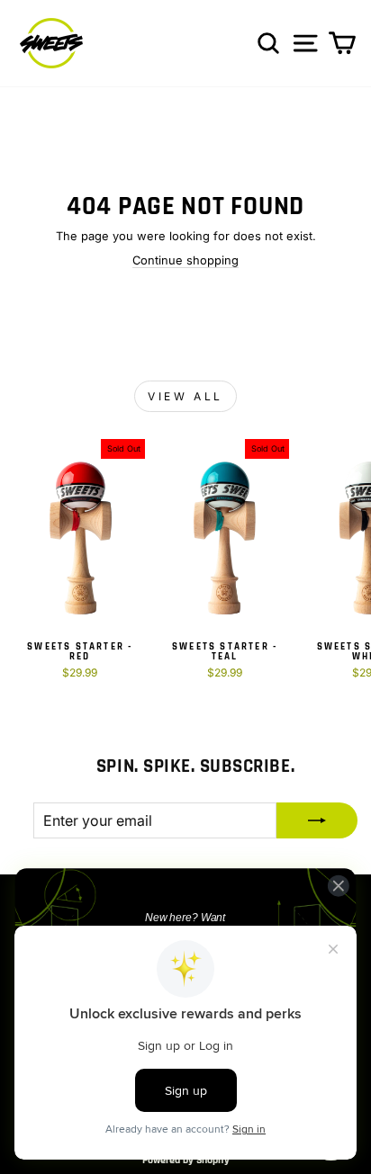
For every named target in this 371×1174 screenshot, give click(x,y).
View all (185, 396)
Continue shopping (185, 260)
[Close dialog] (338, 885)
